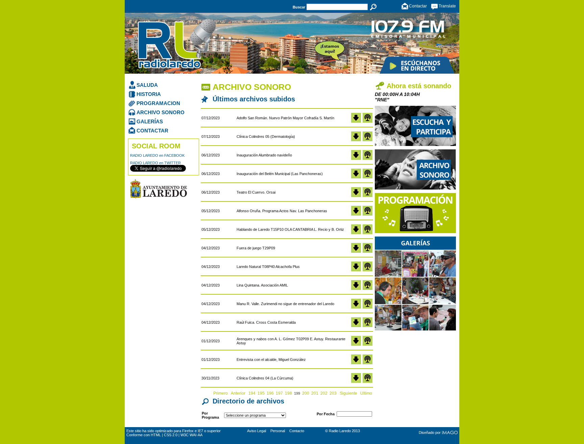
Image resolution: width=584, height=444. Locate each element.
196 (270, 393)
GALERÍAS (150, 121)
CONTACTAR (152, 130)
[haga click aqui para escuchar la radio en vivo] (415, 145)
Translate (447, 6)
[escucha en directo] (416, 65)
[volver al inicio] (200, 50)
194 (252, 393)
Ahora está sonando (419, 86)
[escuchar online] (367, 121)
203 (333, 393)
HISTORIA (149, 94)
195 (261, 393)
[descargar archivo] (356, 121)
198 (288, 393)
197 (279, 393)
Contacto (296, 431)
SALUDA (147, 85)
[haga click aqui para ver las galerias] (415, 330)
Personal (277, 431)
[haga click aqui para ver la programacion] (415, 232)
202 (323, 393)
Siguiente (348, 393)
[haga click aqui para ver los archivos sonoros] (415, 188)
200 (305, 393)
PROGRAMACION (158, 103)
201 (314, 393)
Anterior (238, 393)
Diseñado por (430, 432)
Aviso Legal (256, 431)
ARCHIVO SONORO (161, 112)
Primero (221, 393)
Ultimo (366, 393)
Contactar (418, 6)
